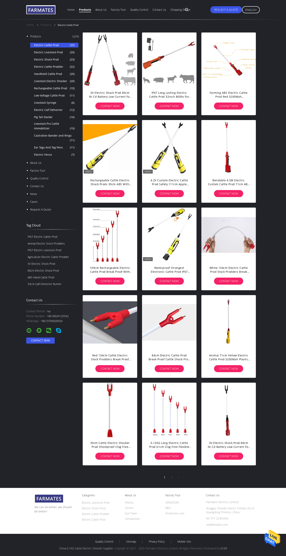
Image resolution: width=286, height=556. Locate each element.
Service (129, 508)
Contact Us (159, 9)
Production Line (174, 513)
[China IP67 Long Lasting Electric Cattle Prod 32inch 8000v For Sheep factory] (169, 59)
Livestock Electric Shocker (54, 81)
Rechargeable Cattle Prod (54, 88)
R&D (168, 508)
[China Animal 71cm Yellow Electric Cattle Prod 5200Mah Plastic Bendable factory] (228, 322)
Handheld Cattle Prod (54, 74)
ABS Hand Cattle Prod (41, 277)
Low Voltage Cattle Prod (54, 95)
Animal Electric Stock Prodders (46, 243)
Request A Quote (226, 9)
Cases (34, 201)
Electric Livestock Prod (54, 52)
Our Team (131, 513)
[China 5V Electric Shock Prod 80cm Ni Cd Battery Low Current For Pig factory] (110, 59)
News (33, 194)
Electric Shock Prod (54, 59)
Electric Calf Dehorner (54, 110)
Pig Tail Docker (54, 117)
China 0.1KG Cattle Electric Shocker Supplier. (86, 548)
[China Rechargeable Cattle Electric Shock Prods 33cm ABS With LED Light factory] (110, 147)
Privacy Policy (157, 541)
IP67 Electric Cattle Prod (42, 237)
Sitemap (131, 541)
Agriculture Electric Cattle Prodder (48, 257)
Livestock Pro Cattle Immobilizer (54, 126)
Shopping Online (180, 9)
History (129, 502)
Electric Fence (54, 154)
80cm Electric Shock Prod (43, 270)
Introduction (132, 519)
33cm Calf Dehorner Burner (44, 284)
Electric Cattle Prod (54, 45)
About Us (101, 9)
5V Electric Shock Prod (41, 264)
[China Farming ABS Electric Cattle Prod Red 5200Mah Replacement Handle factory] (228, 59)
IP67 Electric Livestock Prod (44, 250)
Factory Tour (118, 9)
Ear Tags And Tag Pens (54, 147)
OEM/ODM (172, 502)
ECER (224, 548)
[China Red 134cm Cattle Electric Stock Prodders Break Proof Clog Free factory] (110, 322)
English (250, 10)
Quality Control (139, 9)
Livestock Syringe (54, 102)
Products (85, 9)
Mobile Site (184, 541)
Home (71, 9)
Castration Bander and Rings (54, 138)
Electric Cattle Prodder (54, 66)
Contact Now (110, 106)
